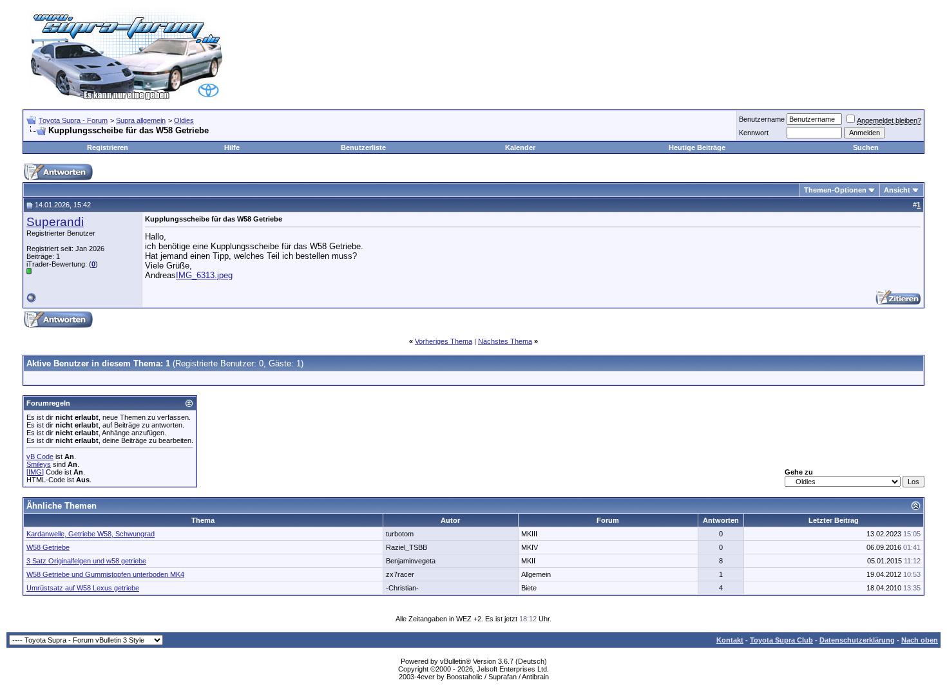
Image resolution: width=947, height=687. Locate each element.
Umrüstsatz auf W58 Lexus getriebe (82, 588)
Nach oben (919, 640)
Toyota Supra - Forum (73, 120)
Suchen (866, 147)
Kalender (520, 147)
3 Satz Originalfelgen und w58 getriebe (86, 561)
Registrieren (107, 147)
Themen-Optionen (835, 190)
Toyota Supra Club (781, 640)
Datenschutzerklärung (857, 640)
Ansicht (897, 190)
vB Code (39, 456)
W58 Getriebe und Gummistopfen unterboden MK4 (105, 574)
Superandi (55, 222)
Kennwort (754, 132)
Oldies (184, 120)
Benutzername (762, 119)
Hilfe (232, 147)
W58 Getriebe (48, 547)
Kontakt (729, 640)
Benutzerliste (363, 147)
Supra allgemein (141, 120)
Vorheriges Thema (443, 341)
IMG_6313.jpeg (204, 275)
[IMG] (35, 472)
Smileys (38, 464)
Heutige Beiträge (697, 147)
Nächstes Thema (505, 341)
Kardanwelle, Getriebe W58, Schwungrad (90, 534)
